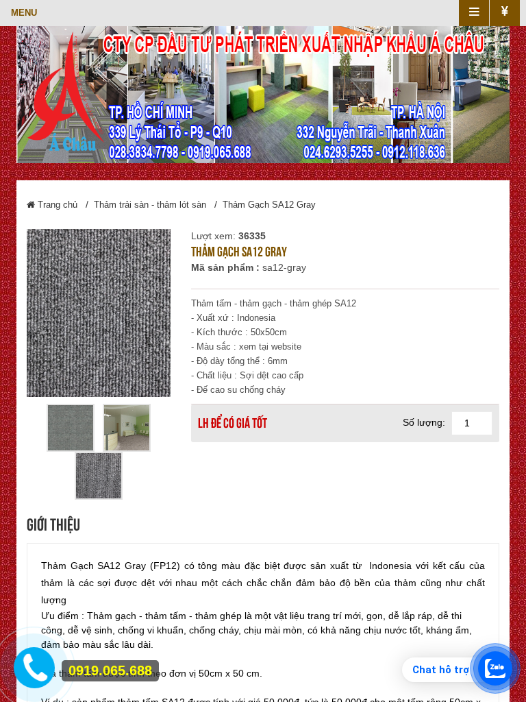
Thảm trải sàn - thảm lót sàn (150, 204)
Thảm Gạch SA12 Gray (269, 204)
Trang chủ (56, 204)
